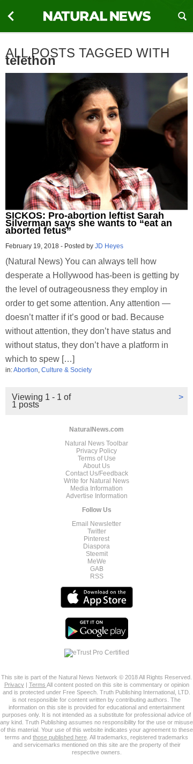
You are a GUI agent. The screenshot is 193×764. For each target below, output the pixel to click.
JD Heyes (109, 246)
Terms (38, 684)
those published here (60, 737)
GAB (96, 569)
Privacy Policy (96, 451)
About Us (96, 466)
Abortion (25, 370)
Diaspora (96, 546)
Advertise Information (97, 496)
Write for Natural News (96, 481)
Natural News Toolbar (96, 443)
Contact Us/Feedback (96, 473)
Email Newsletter (96, 524)
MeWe (96, 561)
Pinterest (96, 539)
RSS (96, 576)
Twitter (96, 531)
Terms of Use (97, 458)
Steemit (97, 554)
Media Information (96, 488)
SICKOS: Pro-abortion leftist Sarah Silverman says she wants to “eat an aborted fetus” (88, 223)
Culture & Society (66, 370)
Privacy (14, 684)
